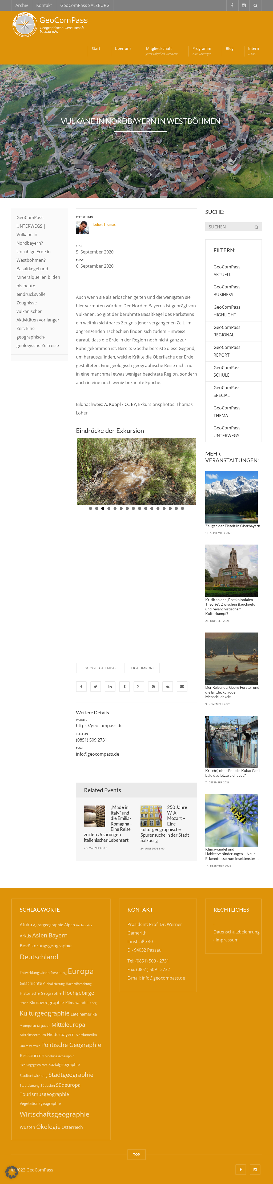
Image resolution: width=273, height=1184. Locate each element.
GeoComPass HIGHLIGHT (227, 311)
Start (96, 48)
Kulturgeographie (45, 1013)
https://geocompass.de (99, 595)
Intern (253, 51)
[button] (11, 1172)
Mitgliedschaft (162, 51)
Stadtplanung (29, 1086)
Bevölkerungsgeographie (46, 946)
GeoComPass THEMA (227, 411)
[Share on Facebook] (81, 556)
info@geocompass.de (97, 624)
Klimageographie (46, 1002)
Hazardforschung (79, 983)
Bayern (58, 935)
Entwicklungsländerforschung (43, 972)
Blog (230, 48)
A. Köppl (112, 404)
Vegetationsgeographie (40, 1103)
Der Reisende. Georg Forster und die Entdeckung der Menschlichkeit (232, 692)
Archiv (21, 5)
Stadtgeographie (71, 1074)
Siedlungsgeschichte (33, 1065)
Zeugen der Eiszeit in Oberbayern (232, 525)
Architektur (84, 925)
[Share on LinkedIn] (110, 556)
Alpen (69, 924)
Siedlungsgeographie (59, 1056)
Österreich (72, 1127)
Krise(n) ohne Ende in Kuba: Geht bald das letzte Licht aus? (232, 773)
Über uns (123, 48)
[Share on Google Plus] (139, 556)
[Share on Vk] (167, 556)
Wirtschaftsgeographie (54, 1113)
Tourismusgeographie (44, 1094)
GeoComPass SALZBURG (85, 5)
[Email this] (182, 556)
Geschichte (31, 983)
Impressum (227, 940)
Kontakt (44, 5)
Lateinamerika (84, 1014)
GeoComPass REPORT (227, 351)
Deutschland (39, 956)
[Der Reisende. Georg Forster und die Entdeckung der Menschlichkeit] (231, 659)
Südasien (48, 1085)
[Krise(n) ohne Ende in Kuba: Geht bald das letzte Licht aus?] (231, 742)
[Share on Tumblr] (124, 556)
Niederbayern (61, 1034)
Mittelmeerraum (33, 1034)
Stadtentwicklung (33, 1075)
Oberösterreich (30, 1046)
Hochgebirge (78, 992)
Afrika (26, 924)
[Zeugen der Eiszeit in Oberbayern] (231, 497)
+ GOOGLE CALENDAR (99, 537)
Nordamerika (86, 1034)
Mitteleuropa (68, 1024)
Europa (81, 971)
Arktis (25, 936)
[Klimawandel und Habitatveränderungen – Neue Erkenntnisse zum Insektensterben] (231, 820)
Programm (201, 51)
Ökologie (48, 1126)
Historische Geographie (41, 993)
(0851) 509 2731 (91, 610)
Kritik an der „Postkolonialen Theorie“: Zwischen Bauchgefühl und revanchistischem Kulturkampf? (232, 606)
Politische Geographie (71, 1045)
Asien (39, 935)
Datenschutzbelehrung (237, 932)
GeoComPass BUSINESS (227, 290)
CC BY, (131, 404)
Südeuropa (68, 1085)
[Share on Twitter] (95, 556)
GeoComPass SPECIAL (227, 391)
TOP (136, 1154)
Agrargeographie (48, 924)
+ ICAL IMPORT (142, 537)
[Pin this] (153, 556)
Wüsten (27, 1127)
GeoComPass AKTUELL (227, 270)
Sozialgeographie (64, 1064)
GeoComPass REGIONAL (227, 331)
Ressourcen (32, 1055)
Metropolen (28, 1026)
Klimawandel (77, 1002)
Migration (43, 1026)
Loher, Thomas (104, 224)
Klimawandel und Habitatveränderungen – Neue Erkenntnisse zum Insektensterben (233, 854)
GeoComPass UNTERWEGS (227, 431)
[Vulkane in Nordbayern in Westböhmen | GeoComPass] (51, 24)
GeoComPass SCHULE (227, 371)
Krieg (93, 1003)
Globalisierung (54, 984)
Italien (24, 1003)
